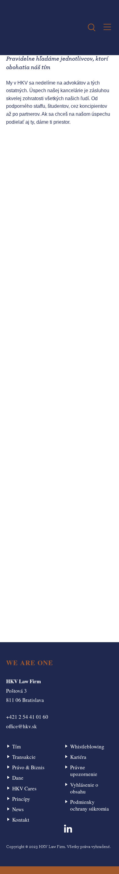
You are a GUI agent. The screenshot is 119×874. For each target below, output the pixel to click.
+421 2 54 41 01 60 (27, 716)
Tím (16, 746)
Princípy (21, 798)
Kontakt (20, 819)
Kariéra (78, 756)
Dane (17, 777)
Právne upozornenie (83, 771)
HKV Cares (24, 788)
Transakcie (24, 756)
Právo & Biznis (28, 767)
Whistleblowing (87, 746)
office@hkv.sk (21, 726)
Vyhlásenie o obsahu (84, 788)
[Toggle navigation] (107, 27)
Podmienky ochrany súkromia (89, 805)
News (18, 809)
